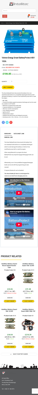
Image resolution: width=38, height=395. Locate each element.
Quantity (4, 81)
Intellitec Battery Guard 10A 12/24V (28, 264)
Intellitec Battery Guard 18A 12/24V (9, 310)
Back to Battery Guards (20, 354)
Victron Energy (13, 70)
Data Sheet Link (19, 133)
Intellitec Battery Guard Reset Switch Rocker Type (9, 265)
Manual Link (8, 137)
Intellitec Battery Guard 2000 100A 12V (28, 310)
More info (7, 133)
